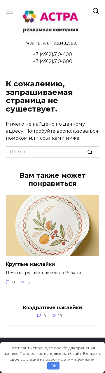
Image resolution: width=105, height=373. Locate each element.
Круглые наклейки (30, 264)
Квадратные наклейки (52, 307)
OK (53, 365)
